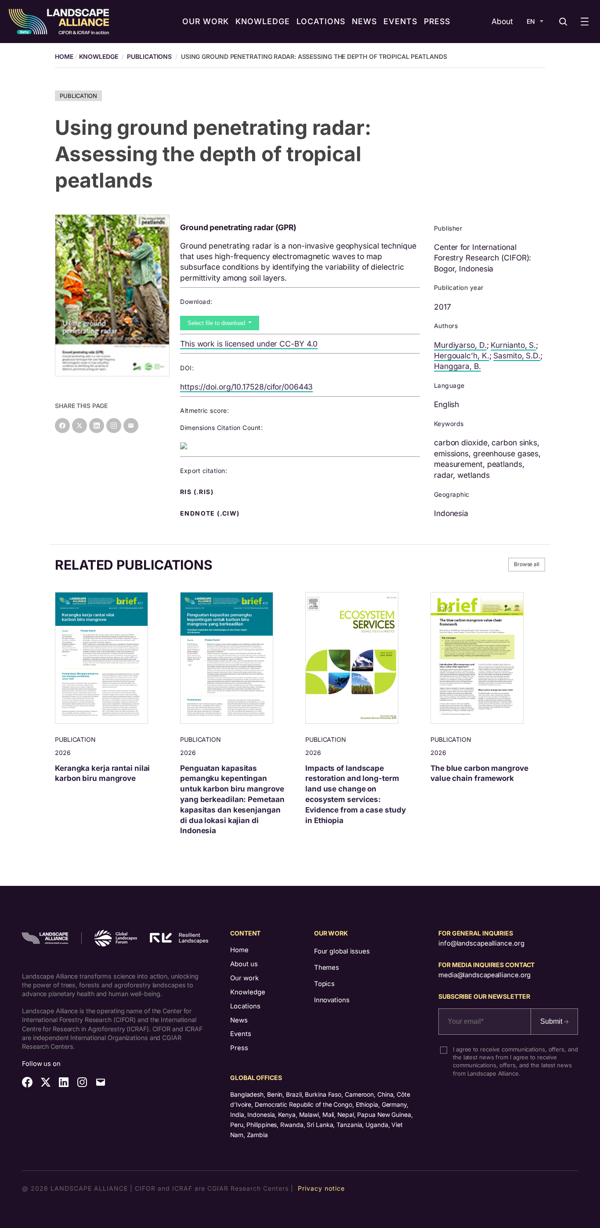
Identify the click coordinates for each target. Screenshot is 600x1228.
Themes (326, 968)
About (502, 21)
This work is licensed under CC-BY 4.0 (249, 343)
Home (239, 950)
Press (239, 1048)
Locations (245, 1006)
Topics (324, 984)
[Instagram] (113, 425)
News (239, 1020)
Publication (78, 95)
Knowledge (98, 56)
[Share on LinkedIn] (96, 425)
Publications (149, 56)
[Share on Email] (130, 425)
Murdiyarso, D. (460, 345)
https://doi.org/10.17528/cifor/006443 (246, 386)
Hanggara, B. (457, 366)
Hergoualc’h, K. (461, 355)
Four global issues (342, 951)
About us (244, 964)
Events (240, 1034)
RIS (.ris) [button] (197, 491)
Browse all (526, 564)
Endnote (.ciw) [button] (211, 513)
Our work (244, 978)
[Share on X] (79, 425)
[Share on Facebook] (62, 425)
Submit (552, 1021)
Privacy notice (321, 1188)
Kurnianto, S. (513, 345)
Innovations (332, 1000)
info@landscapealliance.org (481, 943)
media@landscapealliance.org (484, 975)
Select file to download (217, 323)
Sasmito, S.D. (516, 355)
